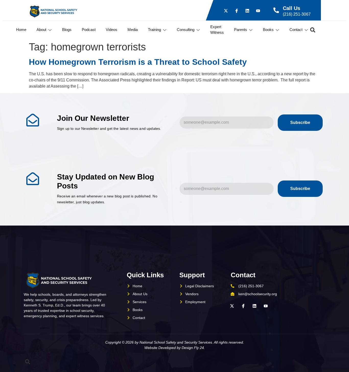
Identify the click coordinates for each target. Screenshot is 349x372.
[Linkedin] (247, 11)
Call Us (291, 8)
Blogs (67, 29)
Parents (240, 29)
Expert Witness (217, 30)
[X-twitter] (226, 11)
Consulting (185, 29)
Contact (296, 29)
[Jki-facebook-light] (236, 11)
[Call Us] (276, 10)
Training (154, 29)
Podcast (89, 29)
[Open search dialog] (313, 31)
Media (132, 29)
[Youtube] (258, 11)
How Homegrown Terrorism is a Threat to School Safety (138, 62)
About (41, 29)
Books (268, 29)
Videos (111, 29)
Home (21, 29)
